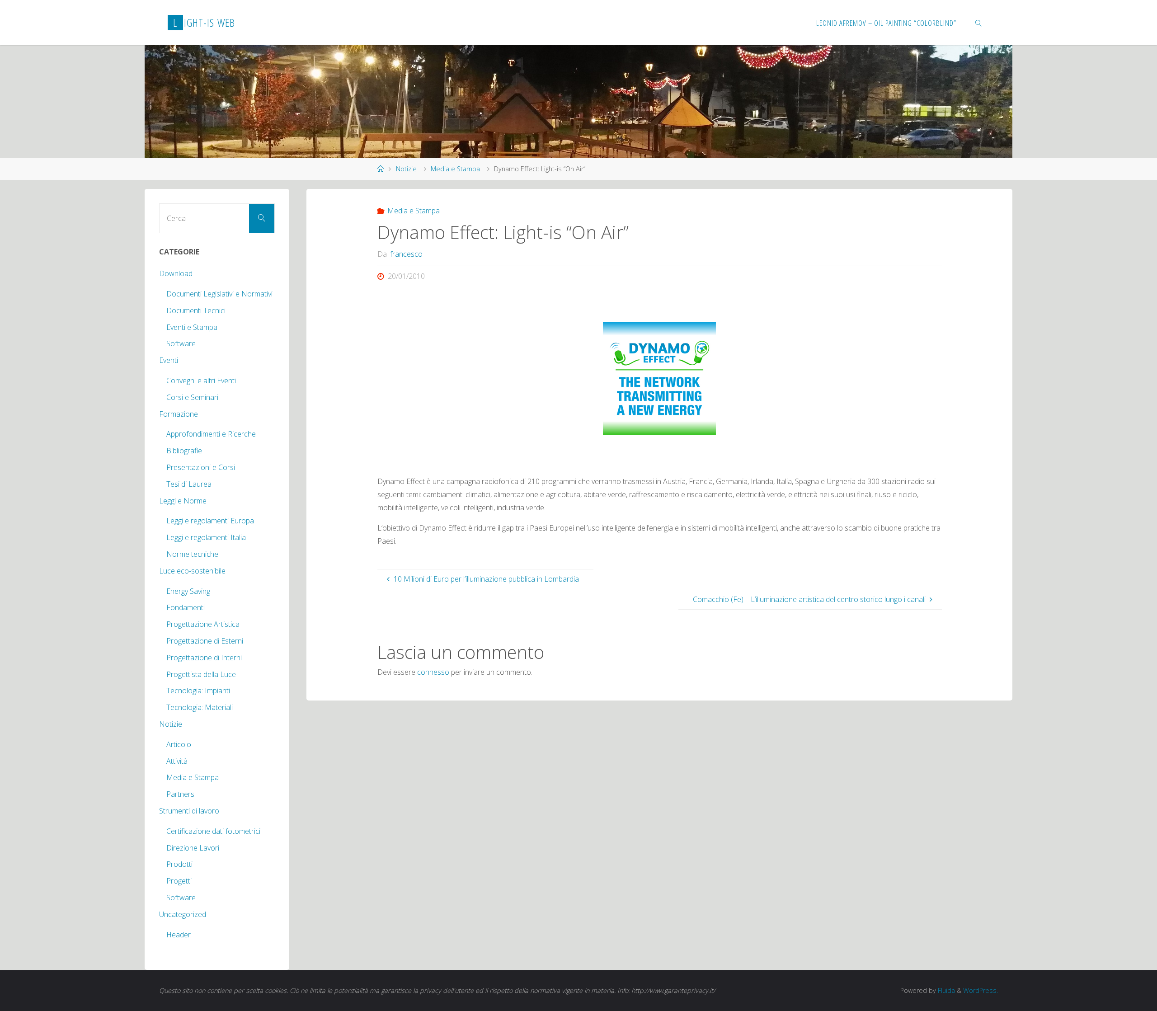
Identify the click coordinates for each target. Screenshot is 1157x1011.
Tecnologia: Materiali (199, 707)
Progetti (179, 881)
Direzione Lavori (192, 848)
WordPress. (980, 990)
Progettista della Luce (201, 674)
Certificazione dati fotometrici (213, 831)
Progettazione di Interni (204, 658)
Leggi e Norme (183, 501)
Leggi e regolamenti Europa (210, 521)
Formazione (178, 414)
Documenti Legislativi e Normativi (219, 294)
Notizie (406, 169)
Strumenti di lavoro (189, 811)
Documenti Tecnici (196, 310)
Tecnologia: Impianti (198, 691)
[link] (979, 22)
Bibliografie (184, 451)
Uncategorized (182, 914)
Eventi (168, 360)
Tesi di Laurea (189, 484)
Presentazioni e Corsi (200, 467)
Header (178, 935)
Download (176, 273)
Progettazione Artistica (203, 624)
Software (181, 343)
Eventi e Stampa (191, 327)
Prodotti (179, 864)
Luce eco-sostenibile (192, 571)
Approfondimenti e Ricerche (211, 434)
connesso (433, 672)
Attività (177, 761)
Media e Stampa (455, 169)
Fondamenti (185, 607)
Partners (180, 794)
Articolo (178, 744)
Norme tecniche (192, 554)
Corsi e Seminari (192, 397)
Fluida (945, 990)
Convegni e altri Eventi (201, 381)
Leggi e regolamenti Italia (206, 537)
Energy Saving (188, 591)
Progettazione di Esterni (204, 641)
